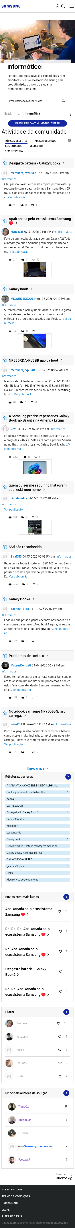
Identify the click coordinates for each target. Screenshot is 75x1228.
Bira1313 (16, 556)
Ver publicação (17, 197)
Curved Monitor (15, 819)
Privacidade (10, 1203)
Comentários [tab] (13, 146)
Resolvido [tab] (36, 146)
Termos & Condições (16, 1196)
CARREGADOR (15, 805)
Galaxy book (18, 289)
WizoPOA (16, 724)
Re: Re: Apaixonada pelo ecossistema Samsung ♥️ (25, 992)
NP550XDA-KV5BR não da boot (33, 360)
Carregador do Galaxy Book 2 (23, 812)
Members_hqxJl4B (23, 370)
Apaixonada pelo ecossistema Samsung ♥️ (28, 912)
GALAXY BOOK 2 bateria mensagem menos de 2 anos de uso (34, 846)
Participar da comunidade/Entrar (37, 123)
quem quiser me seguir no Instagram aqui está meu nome (38, 487)
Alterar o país (12, 1216)
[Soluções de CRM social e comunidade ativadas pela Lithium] (64, 1177)
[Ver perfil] (5, 173)
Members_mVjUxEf (23, 173)
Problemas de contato (26, 656)
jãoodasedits (19, 498)
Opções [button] (64, 114)
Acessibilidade (12, 1189)
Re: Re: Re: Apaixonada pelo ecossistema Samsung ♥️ (27, 932)
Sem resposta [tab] (14, 151)
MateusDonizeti (21, 665)
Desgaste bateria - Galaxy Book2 (34, 163)
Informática (8, 179)
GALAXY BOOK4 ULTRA (19, 859)
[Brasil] (10, 6)
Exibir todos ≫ (38, 897)
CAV (13, 429)
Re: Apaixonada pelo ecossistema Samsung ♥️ (25, 952)
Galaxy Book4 (19, 599)
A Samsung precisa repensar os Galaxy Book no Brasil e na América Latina (39, 418)
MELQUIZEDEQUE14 (23, 298)
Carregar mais (35, 768)
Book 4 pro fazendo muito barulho (26, 792)
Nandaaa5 (17, 231)
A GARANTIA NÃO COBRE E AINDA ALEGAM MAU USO (34, 785)
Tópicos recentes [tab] (16, 141)
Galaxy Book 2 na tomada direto (24, 852)
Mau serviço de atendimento (22, 879)
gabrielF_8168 (20, 609)
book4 (10, 799)
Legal (6, 1209)
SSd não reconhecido (25, 547)
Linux (10, 873)
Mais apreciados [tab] (45, 141)
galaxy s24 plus (15, 866)
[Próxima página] (68, 777)
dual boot (12, 826)
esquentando (14, 832)
